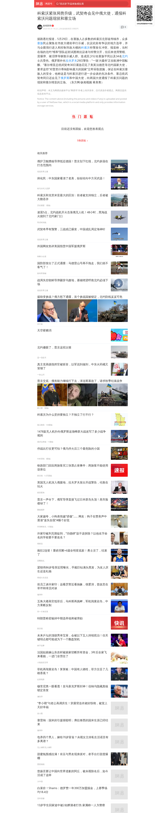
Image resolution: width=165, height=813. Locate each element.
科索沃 (85, 47)
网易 (39, 3)
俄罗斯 (65, 78)
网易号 (48, 3)
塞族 (40, 43)
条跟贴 (82, 140)
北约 (125, 56)
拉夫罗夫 (71, 60)
